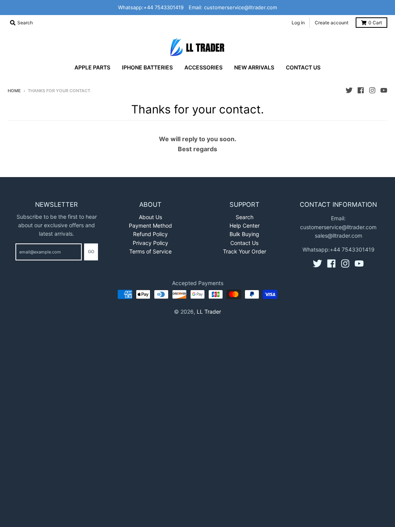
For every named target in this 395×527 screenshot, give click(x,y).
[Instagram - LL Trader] (372, 90)
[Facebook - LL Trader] (360, 90)
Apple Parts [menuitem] (92, 67)
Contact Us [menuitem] (303, 67)
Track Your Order (244, 251)
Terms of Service (150, 251)
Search (244, 217)
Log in (298, 22)
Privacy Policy (150, 243)
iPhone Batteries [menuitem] (147, 67)
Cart (375, 22)
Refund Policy (150, 234)
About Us (150, 217)
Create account (331, 22)
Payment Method (150, 225)
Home (14, 90)
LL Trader (209, 311)
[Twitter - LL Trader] (349, 90)
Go (91, 251)
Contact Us (244, 243)
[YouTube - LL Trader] (383, 90)
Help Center (245, 225)
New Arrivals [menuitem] (254, 67)
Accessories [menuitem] (203, 67)
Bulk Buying (244, 234)
